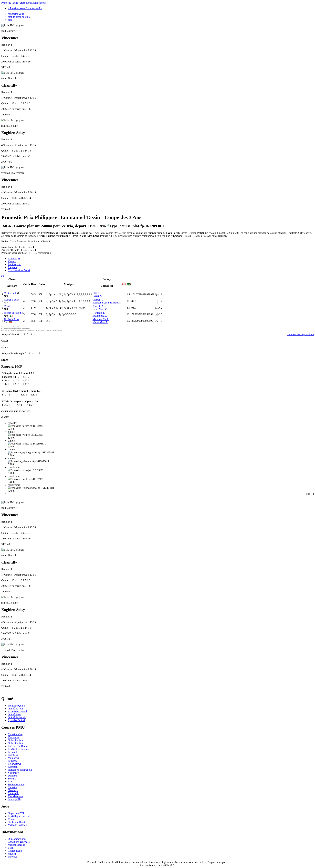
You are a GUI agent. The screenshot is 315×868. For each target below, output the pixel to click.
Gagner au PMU (16, 813)
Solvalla (12, 778)
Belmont (12, 752)
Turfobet (12, 856)
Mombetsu (13, 758)
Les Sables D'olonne (18, 749)
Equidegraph (14, 264)
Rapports (12, 267)
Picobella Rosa (11, 319)
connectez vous (16, 13)
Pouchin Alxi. (100, 306)
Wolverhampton (16, 784)
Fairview (12, 760)
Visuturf (12, 261)
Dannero (12, 775)
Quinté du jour (15, 708)
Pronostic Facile (23, 2)
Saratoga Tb (14, 799)
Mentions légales (16, 844)
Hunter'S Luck (11, 299)
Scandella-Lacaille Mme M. (107, 302)
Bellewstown (14, 763)
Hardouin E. (99, 312)
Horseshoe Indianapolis (20, 769)
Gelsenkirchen (15, 740)
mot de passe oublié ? (19, 16)
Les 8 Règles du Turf (19, 816)
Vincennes (13, 737)
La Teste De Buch (17, 746)
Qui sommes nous (17, 839)
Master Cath (10, 293)
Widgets (12, 853)
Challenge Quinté (17, 822)
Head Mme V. (100, 309)
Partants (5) (14, 258)
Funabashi (13, 755)
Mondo (7, 306)
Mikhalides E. (100, 315)
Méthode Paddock (17, 825)
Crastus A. (98, 299)
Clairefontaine (15, 734)
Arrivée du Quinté (17, 711)
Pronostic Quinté (16, 705)
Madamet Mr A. (101, 319)
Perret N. (97, 295)
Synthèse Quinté (16, 720)
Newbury (13, 790)
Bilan (10, 847)
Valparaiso (13, 772)
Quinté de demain (17, 717)
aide (10, 19)
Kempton (13, 766)
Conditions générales (19, 841)
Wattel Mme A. (100, 322)
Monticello (13, 793)
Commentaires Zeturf (19, 270)
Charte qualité (15, 850)
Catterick (12, 787)
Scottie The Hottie (13, 312)
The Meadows (15, 796)
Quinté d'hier (14, 714)
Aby (10, 781)
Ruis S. (96, 293)
